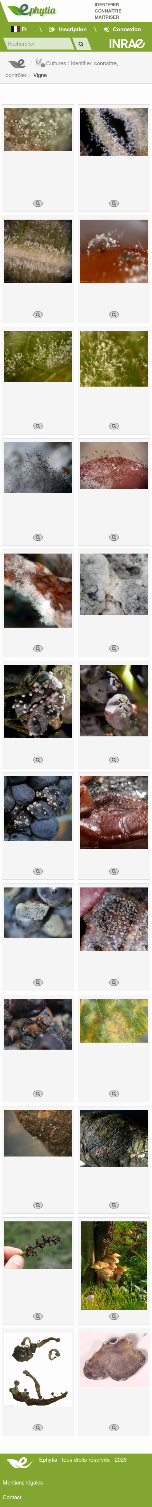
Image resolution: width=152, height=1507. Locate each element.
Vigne (40, 75)
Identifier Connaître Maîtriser (108, 10)
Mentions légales (23, 1482)
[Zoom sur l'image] (38, 203)
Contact (12, 1497)
